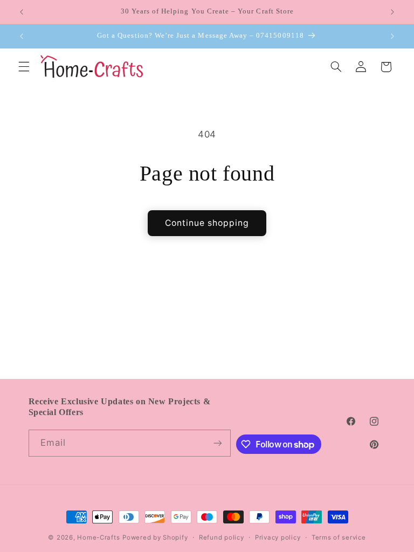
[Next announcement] (392, 12)
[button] (23, 66)
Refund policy (221, 537)
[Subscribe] (217, 443)
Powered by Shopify (155, 537)
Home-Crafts (98, 537)
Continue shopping (207, 223)
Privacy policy (277, 537)
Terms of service (339, 537)
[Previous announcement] (21, 12)
